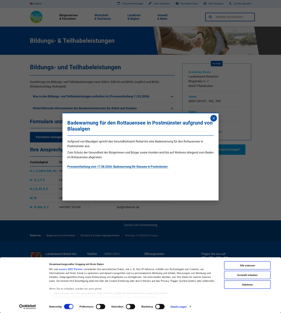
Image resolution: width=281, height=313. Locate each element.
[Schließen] (213, 118)
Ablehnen (247, 284)
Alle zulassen (247, 265)
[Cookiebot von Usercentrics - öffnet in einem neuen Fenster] (27, 306)
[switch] (100, 306)
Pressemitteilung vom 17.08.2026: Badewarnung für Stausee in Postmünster (117, 166)
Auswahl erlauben (247, 274)
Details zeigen (179, 306)
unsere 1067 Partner (71, 269)
